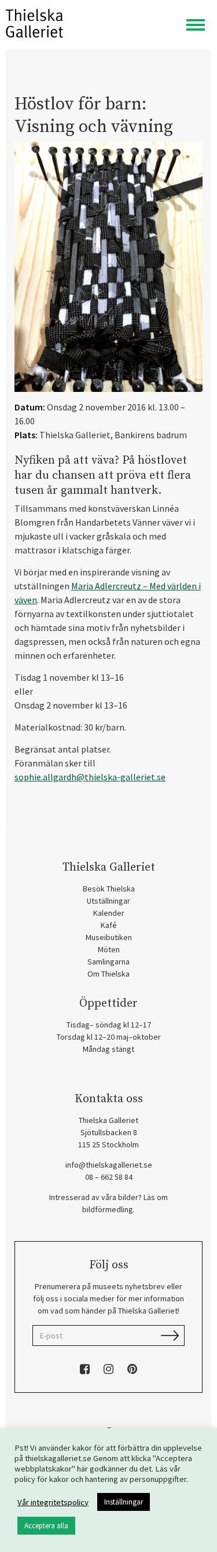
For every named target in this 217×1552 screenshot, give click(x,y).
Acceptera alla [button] (46, 1526)
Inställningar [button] (123, 1502)
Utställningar (108, 901)
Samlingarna (108, 961)
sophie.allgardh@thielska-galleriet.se (89, 777)
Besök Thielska (109, 888)
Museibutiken (109, 937)
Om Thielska (108, 973)
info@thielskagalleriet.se (108, 1165)
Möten (109, 949)
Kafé (109, 925)
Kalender (108, 913)
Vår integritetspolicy (53, 1502)
